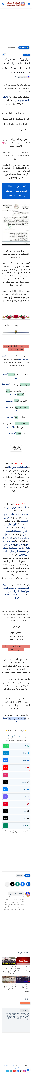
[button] (22, 884)
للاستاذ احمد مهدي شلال (17, 467)
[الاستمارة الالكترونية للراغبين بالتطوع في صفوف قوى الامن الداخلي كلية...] (9, 961)
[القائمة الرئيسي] (29, 4)
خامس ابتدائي (16, 531)
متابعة (5, 760)
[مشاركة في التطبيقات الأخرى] (7, 884)
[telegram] (7, 1071)
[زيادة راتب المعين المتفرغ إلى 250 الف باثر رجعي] (9, 979)
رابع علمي (11, 541)
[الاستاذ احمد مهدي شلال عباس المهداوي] (16, 4)
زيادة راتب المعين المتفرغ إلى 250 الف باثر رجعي (9, 988)
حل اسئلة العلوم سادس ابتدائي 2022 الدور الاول (10, 47)
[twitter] (21, 1071)
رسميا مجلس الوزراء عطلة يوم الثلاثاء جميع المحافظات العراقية (23, 971)
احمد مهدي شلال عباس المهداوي (16, 514)
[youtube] (14, 1071)
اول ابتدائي (12, 524)
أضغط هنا (6, 384)
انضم (5, 789)
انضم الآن (6, 746)
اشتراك (5, 767)
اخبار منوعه (26, 55)
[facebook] (17, 1071)
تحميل (5, 825)
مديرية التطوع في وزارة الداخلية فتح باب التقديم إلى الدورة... (24, 989)
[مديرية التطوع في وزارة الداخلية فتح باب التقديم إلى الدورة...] (23, 979)
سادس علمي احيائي (17, 551)
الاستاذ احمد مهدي (22, 77)
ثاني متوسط (18, 537)
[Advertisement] (16, 27)
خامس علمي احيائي (16, 547)
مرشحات (12, 588)
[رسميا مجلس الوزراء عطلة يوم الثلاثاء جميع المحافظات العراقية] (23, 961)
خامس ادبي (19, 544)
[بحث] (3, 4)
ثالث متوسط (8, 537)
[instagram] (24, 1071)
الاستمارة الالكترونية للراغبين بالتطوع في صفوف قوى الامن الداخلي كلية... (9, 971)
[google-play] (11, 1071)
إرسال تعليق (24, 1011)
